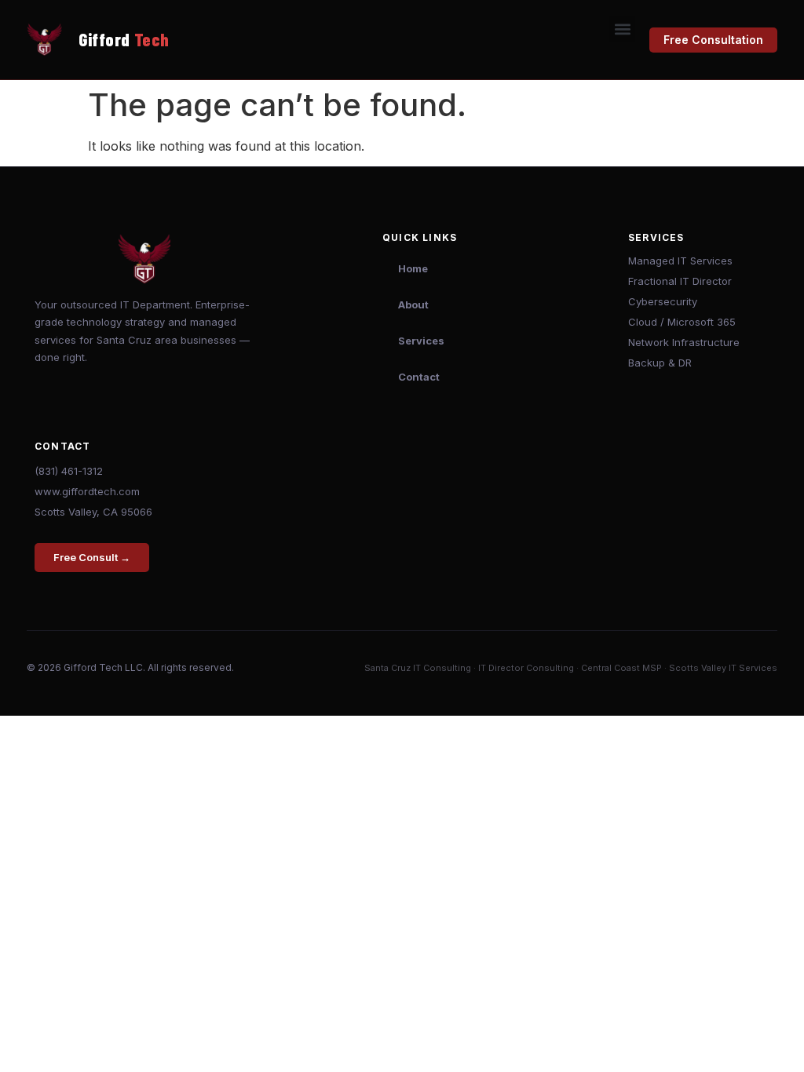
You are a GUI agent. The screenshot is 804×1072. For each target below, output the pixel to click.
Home (413, 268)
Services (421, 340)
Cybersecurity (662, 301)
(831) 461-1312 (69, 471)
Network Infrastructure (684, 342)
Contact (419, 376)
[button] (622, 29)
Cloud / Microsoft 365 (682, 321)
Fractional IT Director (680, 281)
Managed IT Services (680, 260)
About (413, 304)
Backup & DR (660, 362)
